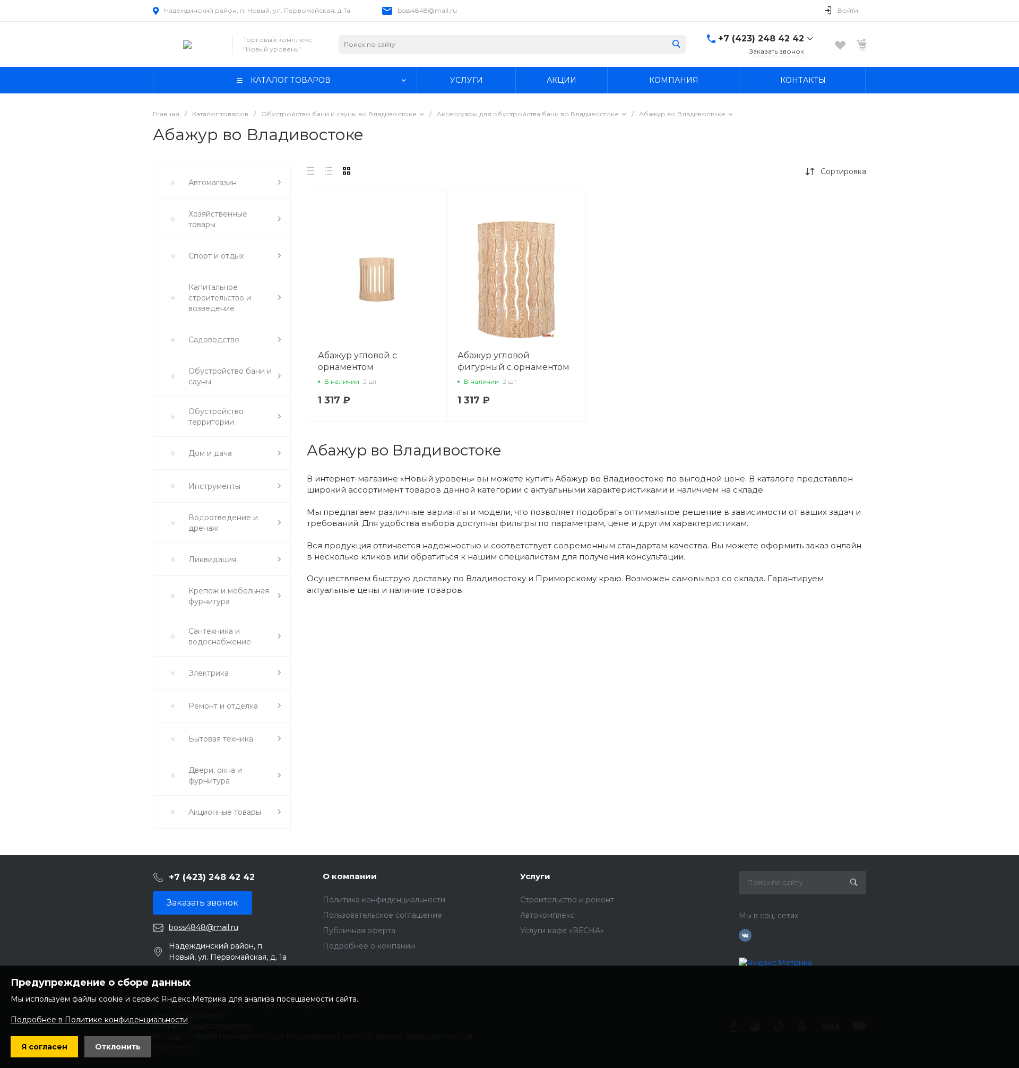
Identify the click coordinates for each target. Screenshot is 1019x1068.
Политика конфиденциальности (384, 900)
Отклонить (118, 1047)
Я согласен (44, 1047)
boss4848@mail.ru (427, 10)
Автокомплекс (547, 915)
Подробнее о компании (369, 946)
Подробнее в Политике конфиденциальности (99, 1019)
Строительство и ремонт (567, 900)
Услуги (535, 876)
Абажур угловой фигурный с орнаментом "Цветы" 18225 (513, 367)
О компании (350, 876)
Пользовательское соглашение (382, 915)
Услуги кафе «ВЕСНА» (562, 930)
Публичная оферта (359, 930)
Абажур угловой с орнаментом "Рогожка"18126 (357, 367)
